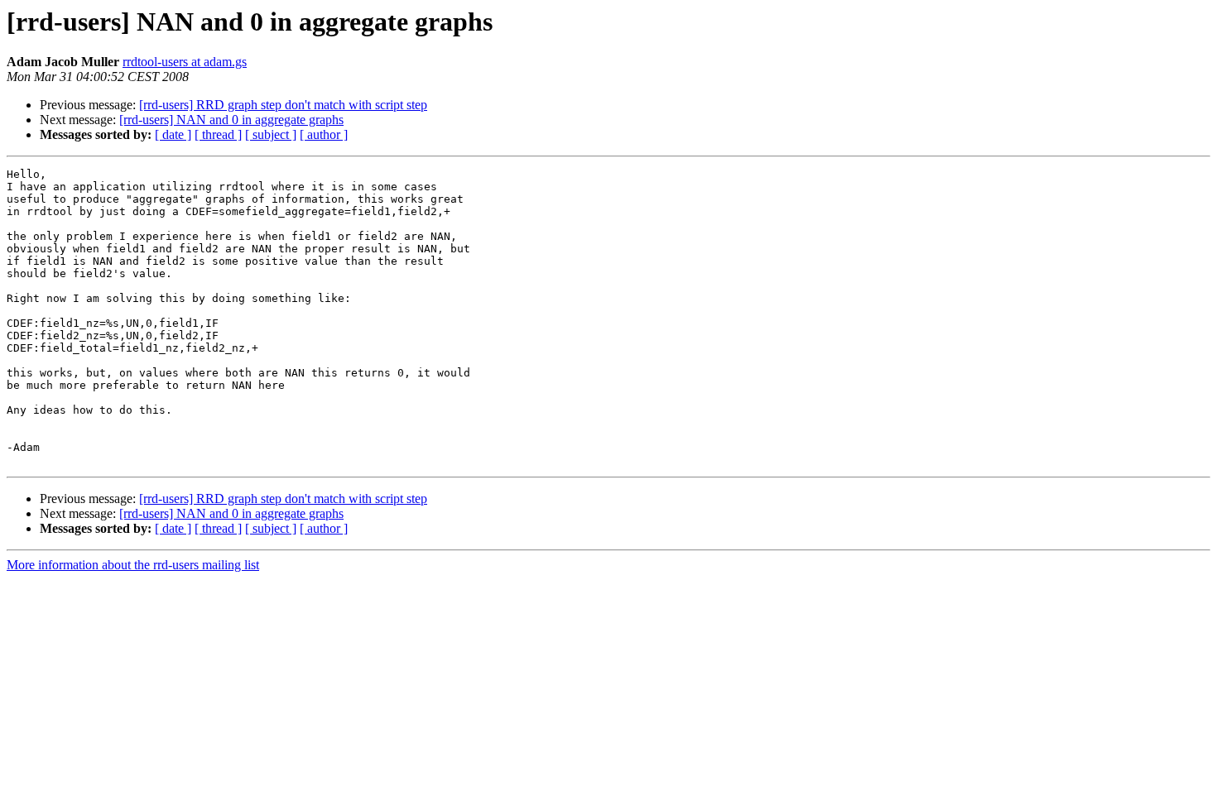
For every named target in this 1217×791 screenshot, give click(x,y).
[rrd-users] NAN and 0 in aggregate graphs (231, 120)
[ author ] (324, 134)
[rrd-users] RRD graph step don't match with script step (283, 105)
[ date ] (173, 134)
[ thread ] (218, 134)
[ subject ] (270, 134)
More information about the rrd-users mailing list (133, 565)
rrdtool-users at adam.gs (185, 62)
